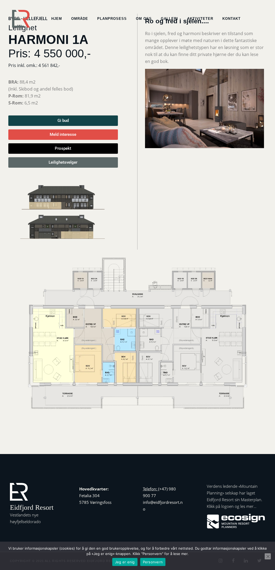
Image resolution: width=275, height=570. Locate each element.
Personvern (153, 562)
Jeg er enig (125, 562)
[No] (268, 556)
